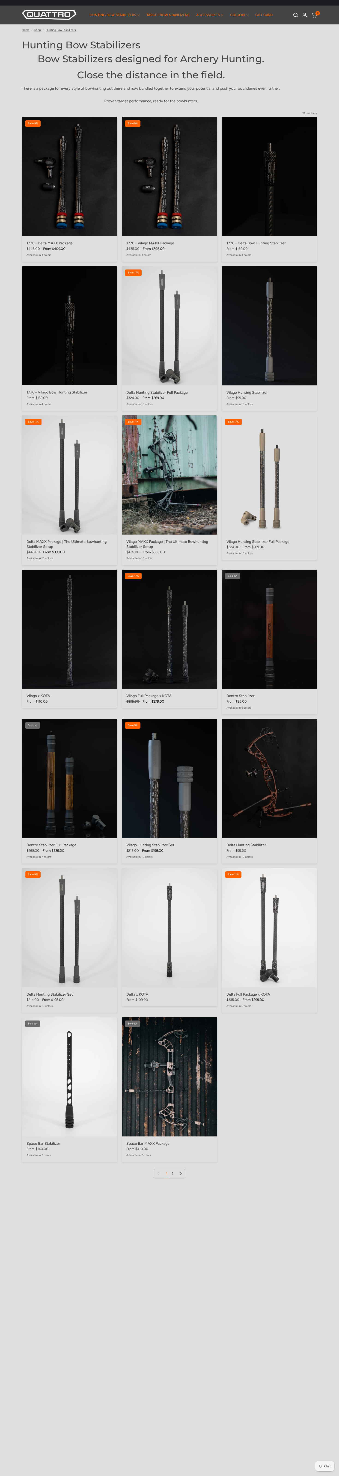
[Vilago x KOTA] (69, 629)
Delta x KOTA (137, 994)
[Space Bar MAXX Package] (169, 1076)
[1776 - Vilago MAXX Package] (169, 176)
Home (26, 30)
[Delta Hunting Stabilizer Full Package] (169, 325)
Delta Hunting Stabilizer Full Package (157, 392)
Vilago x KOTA (38, 696)
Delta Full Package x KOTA (248, 994)
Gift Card (264, 15)
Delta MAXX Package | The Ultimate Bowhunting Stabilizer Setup (67, 544)
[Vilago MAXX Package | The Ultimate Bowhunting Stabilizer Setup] (169, 475)
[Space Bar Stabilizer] (69, 1076)
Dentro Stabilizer (240, 696)
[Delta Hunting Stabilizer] (269, 778)
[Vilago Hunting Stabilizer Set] (169, 778)
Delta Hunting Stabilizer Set (50, 994)
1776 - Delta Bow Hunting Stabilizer (256, 243)
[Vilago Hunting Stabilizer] (269, 325)
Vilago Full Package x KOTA (149, 696)
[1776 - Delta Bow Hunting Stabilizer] (269, 176)
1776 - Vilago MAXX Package (150, 243)
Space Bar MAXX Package (148, 1143)
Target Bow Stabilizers (167, 15)
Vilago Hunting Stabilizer (247, 392)
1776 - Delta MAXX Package (50, 243)
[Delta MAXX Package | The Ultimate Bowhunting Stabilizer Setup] (69, 475)
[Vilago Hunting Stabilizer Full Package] (269, 475)
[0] (313, 15)
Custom (237, 15)
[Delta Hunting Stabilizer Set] (69, 927)
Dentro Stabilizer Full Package (51, 845)
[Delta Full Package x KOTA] (269, 927)
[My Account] (304, 15)
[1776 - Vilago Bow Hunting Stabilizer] (69, 325)
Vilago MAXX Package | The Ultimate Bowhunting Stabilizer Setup (167, 544)
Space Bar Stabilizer (43, 1143)
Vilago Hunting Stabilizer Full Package (257, 541)
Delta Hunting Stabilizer (246, 845)
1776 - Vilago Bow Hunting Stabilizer (57, 392)
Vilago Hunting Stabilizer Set (150, 845)
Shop (37, 30)
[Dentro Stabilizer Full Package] (69, 778)
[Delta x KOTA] (169, 927)
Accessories (208, 15)
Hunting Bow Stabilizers (113, 15)
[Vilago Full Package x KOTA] (169, 629)
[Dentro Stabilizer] (269, 629)
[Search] (295, 15)
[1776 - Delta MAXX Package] (69, 176)
